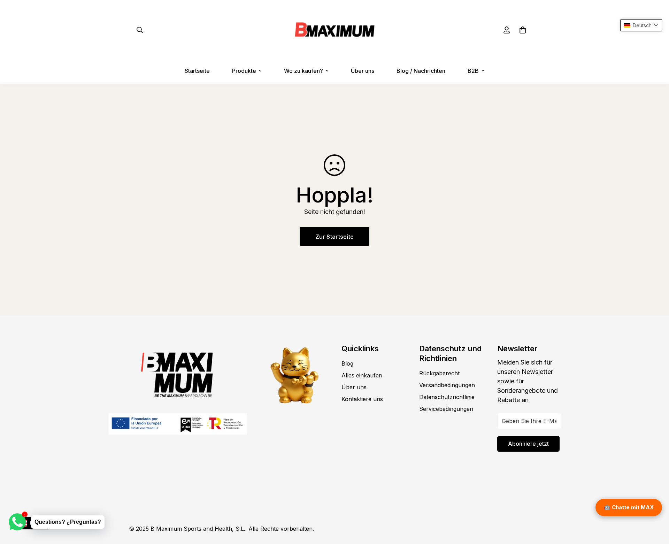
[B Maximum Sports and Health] (335, 30)
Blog (347, 363)
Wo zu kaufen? (303, 70)
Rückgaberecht (439, 373)
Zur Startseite (334, 236)
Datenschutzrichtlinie (447, 396)
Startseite (197, 70)
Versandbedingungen (447, 385)
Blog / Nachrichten (421, 70)
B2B (473, 70)
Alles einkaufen (361, 375)
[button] (523, 30)
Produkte (244, 70)
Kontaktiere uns (362, 399)
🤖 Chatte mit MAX (629, 507)
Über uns (362, 70)
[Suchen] (140, 30)
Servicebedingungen (446, 408)
